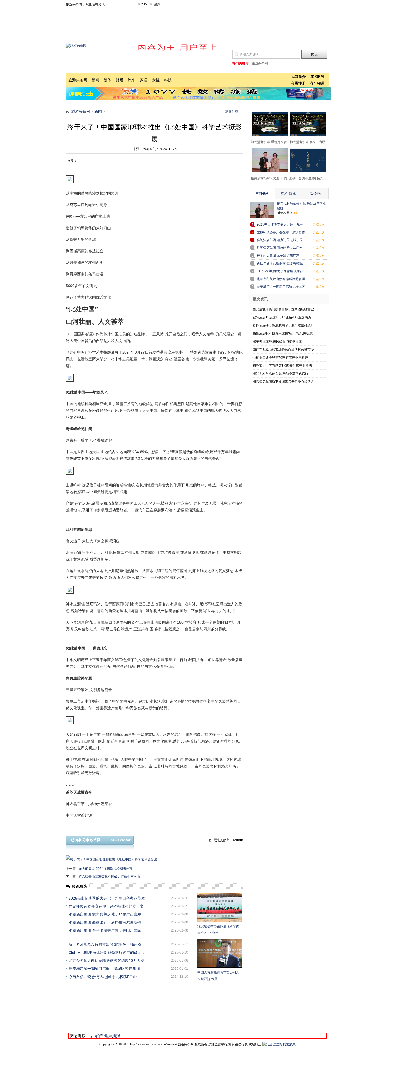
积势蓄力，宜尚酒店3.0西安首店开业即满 (282, 366)
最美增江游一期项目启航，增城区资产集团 (104, 968)
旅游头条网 (80, 112)
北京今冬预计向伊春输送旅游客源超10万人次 (106, 960)
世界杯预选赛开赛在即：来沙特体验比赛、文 (106, 906)
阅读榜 (315, 193)
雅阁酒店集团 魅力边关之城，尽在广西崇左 (105, 914)
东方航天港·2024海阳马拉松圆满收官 (105, 869)
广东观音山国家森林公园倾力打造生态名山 (109, 877)
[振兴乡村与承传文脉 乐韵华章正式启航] (268, 159)
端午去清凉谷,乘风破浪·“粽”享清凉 (277, 341)
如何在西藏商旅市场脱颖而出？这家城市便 (283, 349)
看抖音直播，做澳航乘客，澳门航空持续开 (283, 325)
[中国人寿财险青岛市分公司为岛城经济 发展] (220, 953)
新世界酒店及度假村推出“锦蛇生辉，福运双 (105, 944)
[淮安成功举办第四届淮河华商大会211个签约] (220, 907)
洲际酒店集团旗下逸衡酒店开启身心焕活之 (283, 382)
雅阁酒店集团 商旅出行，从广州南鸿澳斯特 (105, 922)
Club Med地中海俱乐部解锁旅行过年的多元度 (107, 952)
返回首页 (231, 112)
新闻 (98, 112)
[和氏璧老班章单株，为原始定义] (306, 123)
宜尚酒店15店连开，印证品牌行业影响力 (282, 317)
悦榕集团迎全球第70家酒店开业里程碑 (280, 357)
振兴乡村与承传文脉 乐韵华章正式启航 (280, 374)
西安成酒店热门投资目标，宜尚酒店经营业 (283, 309)
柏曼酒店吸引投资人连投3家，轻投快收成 (283, 333)
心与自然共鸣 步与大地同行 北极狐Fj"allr (103, 976)
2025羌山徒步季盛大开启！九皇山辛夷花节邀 (107, 898)
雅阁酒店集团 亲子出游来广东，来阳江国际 (105, 930)
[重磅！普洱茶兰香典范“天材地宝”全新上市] (306, 159)
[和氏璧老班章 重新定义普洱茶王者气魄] (268, 123)
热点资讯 (288, 193)
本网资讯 (262, 193)
